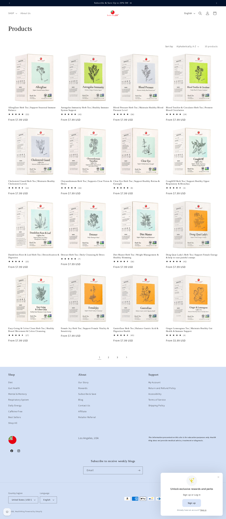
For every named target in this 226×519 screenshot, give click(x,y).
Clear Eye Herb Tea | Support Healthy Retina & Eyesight (136, 182)
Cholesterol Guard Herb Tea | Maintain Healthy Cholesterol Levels (31, 182)
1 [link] (99, 357)
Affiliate (82, 411)
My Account (154, 382)
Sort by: (169, 46)
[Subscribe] (139, 470)
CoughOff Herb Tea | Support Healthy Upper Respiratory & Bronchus (188, 182)
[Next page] (126, 357)
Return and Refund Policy (162, 388)
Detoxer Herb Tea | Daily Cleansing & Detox (83, 254)
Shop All (12, 422)
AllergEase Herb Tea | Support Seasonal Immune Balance (32, 109)
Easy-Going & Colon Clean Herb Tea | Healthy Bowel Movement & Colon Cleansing (31, 329)
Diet (10, 382)
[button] (12, 13)
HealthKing (20, 511)
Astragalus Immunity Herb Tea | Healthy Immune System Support (85, 109)
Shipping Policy (156, 405)
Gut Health (14, 388)
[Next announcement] (216, 3)
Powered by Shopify (33, 511)
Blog (80, 399)
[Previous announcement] (9, 3)
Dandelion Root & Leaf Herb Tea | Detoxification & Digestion (33, 256)
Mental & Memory (17, 393)
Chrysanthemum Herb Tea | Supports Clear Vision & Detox (86, 182)
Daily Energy (14, 405)
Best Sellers (14, 417)
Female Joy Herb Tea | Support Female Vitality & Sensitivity (85, 329)
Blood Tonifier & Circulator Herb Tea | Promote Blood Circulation (189, 109)
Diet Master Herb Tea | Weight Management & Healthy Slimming (136, 256)
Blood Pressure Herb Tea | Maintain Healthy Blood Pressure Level (138, 109)
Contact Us (84, 405)
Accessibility (154, 393)
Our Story (83, 382)
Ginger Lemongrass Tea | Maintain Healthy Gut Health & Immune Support (189, 329)
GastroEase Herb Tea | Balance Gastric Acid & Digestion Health (135, 329)
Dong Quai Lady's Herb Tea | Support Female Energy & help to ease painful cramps (192, 256)
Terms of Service (157, 399)
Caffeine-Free (15, 411)
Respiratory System (18, 399)
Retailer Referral (87, 417)
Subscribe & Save (87, 393)
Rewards (82, 388)
